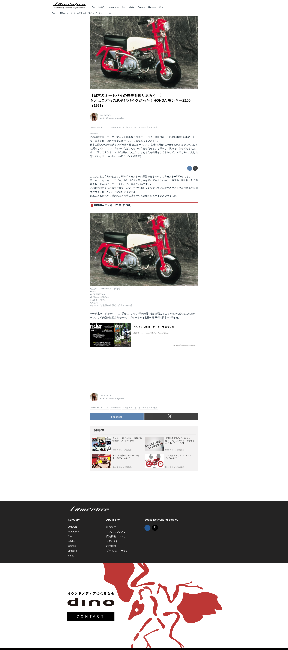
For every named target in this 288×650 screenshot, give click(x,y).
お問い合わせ (113, 541)
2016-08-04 (105, 115)
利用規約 (111, 546)
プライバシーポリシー (118, 551)
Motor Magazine (116, 118)
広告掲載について (115, 536)
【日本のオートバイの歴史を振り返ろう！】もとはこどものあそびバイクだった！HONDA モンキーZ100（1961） (140, 100)
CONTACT (90, 616)
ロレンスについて (115, 531)
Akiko (102, 118)
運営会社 (111, 527)
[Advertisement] (112, 368)
